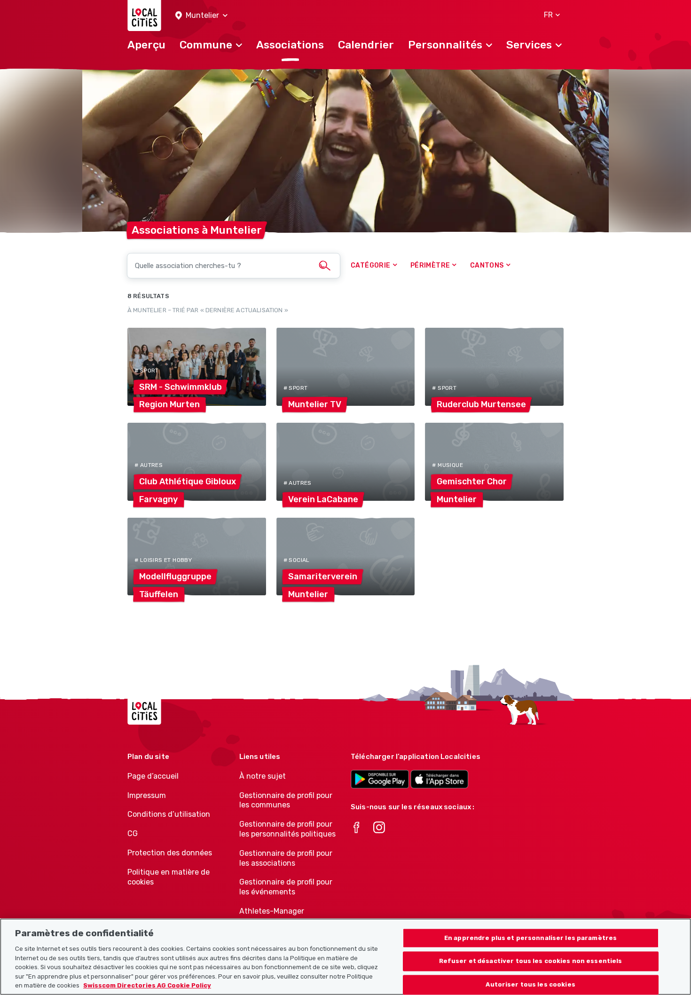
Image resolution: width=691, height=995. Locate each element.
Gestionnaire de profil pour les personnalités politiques (287, 829)
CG (132, 833)
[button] (201, 16)
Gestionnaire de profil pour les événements (285, 886)
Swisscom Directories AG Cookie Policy (147, 985)
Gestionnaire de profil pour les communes (285, 800)
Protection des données (169, 852)
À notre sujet (262, 776)
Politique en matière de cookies (168, 877)
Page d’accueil (153, 776)
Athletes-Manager (271, 911)
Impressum (146, 795)
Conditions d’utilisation (168, 814)
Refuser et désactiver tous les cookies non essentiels (530, 961)
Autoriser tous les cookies (530, 984)
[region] (345, 956)
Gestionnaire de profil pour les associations (285, 858)
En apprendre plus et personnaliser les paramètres (530, 937)
